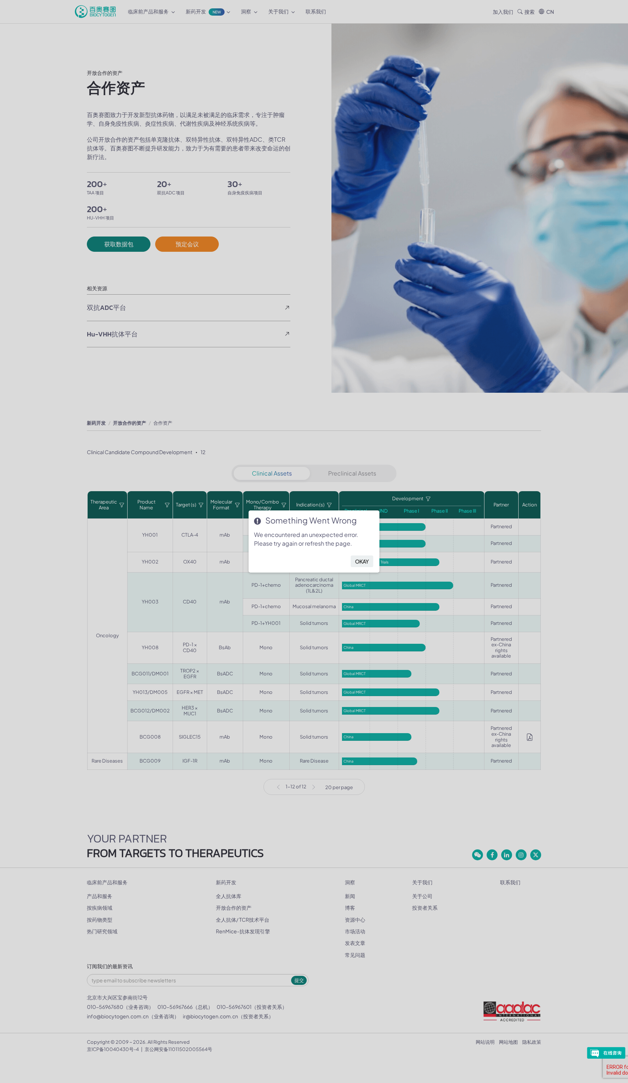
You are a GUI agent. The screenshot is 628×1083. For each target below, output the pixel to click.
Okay (362, 561)
